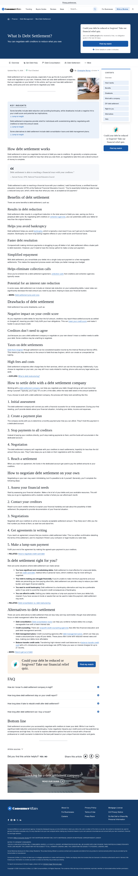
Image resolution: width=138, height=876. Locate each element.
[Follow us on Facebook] (8, 820)
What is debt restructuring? (29, 376)
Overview (15, 62)
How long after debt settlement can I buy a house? (29, 711)
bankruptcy (38, 231)
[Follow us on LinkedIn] (20, 820)
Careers (64, 816)
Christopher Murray (84, 70)
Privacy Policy (90, 807)
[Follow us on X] (17, 820)
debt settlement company (30, 388)
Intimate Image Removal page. (52, 864)
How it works (109, 83)
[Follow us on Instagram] (11, 820)
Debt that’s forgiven (15, 349)
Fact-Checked (33, 70)
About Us (65, 807)
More (89, 62)
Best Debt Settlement (43, 19)
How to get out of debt (24, 652)
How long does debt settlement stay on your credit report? (32, 695)
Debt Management (26, 19)
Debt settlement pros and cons (27, 295)
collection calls (58, 274)
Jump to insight (18, 116)
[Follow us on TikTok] (14, 820)
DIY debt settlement (112, 103)
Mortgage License (115, 807)
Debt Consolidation (52, 62)
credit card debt (28, 572)
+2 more (94, 70)
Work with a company (112, 98)
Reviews (53, 9)
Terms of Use (90, 812)
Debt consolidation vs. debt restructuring (34, 603)
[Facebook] (91, 756)
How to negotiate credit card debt (31, 553)
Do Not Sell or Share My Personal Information (118, 818)
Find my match (106, 43)
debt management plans (72, 634)
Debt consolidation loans (42, 621)
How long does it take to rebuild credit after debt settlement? (33, 703)
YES (41, 756)
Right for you (109, 109)
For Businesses (107, 9)
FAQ (106, 119)
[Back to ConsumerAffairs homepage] (8, 19)
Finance (15, 19)
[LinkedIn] (97, 756)
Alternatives (109, 114)
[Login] (132, 9)
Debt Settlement (73, 62)
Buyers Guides (41, 9)
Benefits (108, 88)
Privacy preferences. (69, 2)
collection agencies (57, 216)
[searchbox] (83, 9)
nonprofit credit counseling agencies (54, 628)
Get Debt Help (32, 62)
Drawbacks (109, 93)
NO (46, 756)
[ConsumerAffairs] (11, 9)
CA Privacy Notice (115, 812)
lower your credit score (78, 321)
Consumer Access (21, 838)
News (62, 9)
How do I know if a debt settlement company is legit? (30, 687)
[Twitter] (85, 756)
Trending (29, 9)
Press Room (90, 816)
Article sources (14, 749)
